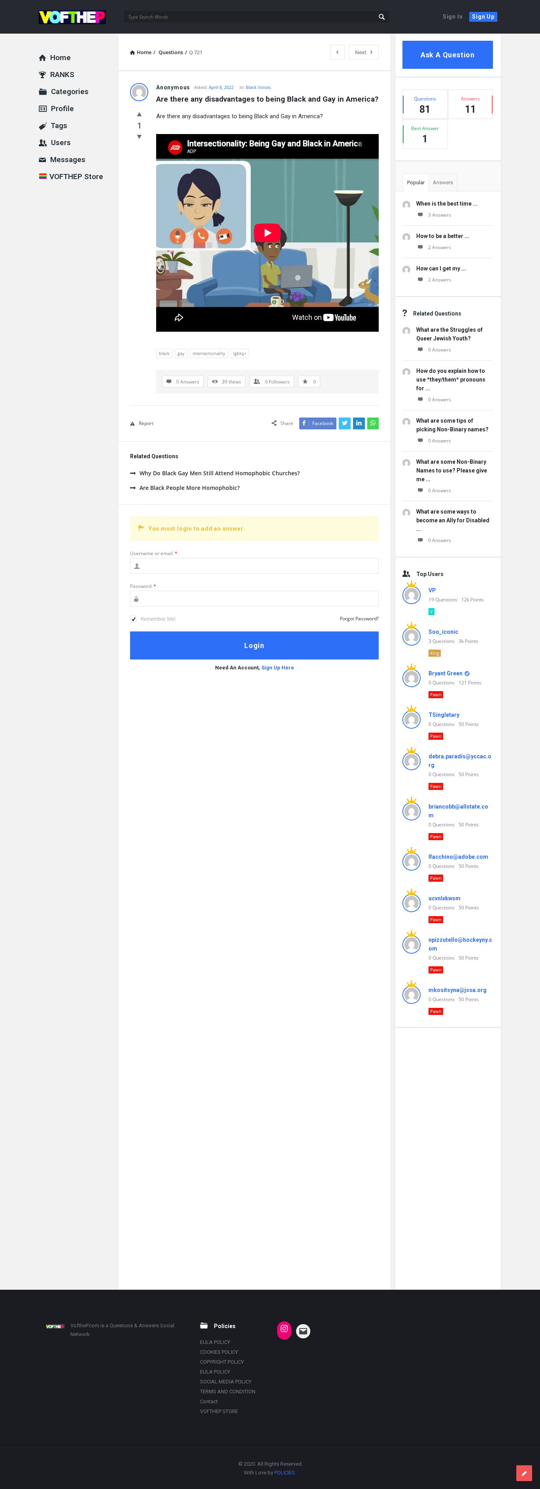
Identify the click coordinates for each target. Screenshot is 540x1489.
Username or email (153, 553)
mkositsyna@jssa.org (458, 990)
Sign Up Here (277, 668)
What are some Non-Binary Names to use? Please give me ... (451, 470)
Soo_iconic (443, 632)
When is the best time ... (447, 203)
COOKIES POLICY (219, 1352)
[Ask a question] (524, 1473)
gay (181, 353)
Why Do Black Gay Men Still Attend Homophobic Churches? (220, 473)
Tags (59, 125)
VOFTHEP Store (75, 176)
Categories (70, 91)
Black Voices (258, 87)
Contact (209, 1401)
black (164, 353)
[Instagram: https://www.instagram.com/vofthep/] (284, 1328)
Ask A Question (448, 55)
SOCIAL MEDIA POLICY (225, 1382)
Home (60, 57)
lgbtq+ (239, 353)
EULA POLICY (215, 1342)
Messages (67, 159)
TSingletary (444, 715)
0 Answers (439, 349)
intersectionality (209, 353)
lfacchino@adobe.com (458, 857)
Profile (62, 108)
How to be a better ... (442, 236)
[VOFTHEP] (78, 17)
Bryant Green (446, 673)
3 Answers (439, 215)
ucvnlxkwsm (445, 898)
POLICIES (284, 1473)
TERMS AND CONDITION (227, 1392)
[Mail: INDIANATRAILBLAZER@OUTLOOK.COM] (303, 1331)
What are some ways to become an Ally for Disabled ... (452, 520)
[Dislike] (139, 136)
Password (143, 586)
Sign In (453, 16)
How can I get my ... (441, 268)
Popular (416, 182)
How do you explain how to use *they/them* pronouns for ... (450, 379)
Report (146, 423)
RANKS (62, 74)
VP (432, 590)
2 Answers (439, 247)
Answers (443, 182)
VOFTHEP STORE (219, 1411)
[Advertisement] (447, 1158)
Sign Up (483, 16)
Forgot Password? (359, 618)
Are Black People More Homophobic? (190, 487)
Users (61, 142)
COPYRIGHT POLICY (222, 1362)
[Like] (139, 114)
